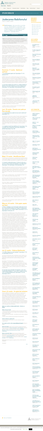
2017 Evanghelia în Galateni (36, 279)
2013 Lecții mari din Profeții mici (36, 350)
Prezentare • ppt (36, 29)
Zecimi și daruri (32, 8)
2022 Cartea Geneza (36, 196)
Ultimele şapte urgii (36, 91)
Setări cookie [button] (25, 429)
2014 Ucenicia (35, 338)
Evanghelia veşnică (36, 87)
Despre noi (9, 8)
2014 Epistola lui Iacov (35, 325)
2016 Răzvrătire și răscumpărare (35, 302)
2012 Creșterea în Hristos (35, 359)
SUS (27, 344)
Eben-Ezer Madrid (8, 3)
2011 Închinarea (35, 380)
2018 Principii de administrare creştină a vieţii (36, 258)
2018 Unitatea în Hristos (35, 253)
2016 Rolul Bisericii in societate (36, 297)
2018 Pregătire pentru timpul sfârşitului (35, 263)
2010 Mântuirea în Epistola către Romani (36, 401)
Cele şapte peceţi (35, 63)
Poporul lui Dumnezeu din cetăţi (36, 55)
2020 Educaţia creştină (35, 220)
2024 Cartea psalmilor (34, 158)
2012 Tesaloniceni (35, 363)
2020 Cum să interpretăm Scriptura (36, 228)
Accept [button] (30, 429)
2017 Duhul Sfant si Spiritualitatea (36, 288)
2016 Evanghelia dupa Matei (35, 293)
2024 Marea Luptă (36, 144)
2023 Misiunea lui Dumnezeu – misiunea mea (36, 167)
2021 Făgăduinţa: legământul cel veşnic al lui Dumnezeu (36, 209)
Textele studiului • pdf (37, 28)
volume (26, 35)
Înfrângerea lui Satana (36, 77)
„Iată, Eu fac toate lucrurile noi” (35, 101)
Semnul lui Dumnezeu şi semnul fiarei (36, 82)
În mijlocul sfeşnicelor (36, 50)
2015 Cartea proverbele (34, 320)
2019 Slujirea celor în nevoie (36, 240)
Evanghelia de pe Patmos (35, 45)
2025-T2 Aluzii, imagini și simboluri (36, 132)
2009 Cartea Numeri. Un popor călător (36, 406)
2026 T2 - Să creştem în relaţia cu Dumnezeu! (36, 126)
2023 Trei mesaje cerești (35, 162)
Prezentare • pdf (36, 31)
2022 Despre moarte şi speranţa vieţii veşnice (36, 187)
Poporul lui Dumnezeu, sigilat (35, 69)
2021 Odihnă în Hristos (35, 201)
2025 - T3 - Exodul (36, 141)
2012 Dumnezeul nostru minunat (35, 372)
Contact (38, 8)
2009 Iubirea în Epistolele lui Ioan (35, 410)
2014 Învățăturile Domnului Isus (35, 330)
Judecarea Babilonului (34, 96)
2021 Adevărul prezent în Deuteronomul (35, 214)
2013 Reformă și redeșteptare (35, 346)
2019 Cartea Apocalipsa (34, 249)
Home (5, 8)
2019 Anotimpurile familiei (36, 244)
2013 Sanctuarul (35, 341)
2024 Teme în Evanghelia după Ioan (36, 149)
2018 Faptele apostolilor (35, 269)
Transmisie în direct (15, 8)
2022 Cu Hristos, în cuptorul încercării (36, 193)
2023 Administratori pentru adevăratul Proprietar (36, 176)
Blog (27, 8)
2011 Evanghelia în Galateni (36, 377)
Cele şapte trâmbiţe (36, 73)
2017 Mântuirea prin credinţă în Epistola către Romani (36, 274)
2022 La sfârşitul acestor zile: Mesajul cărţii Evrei (36, 182)
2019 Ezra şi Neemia (36, 235)
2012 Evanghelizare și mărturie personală (36, 367)
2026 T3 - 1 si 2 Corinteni (35, 123)
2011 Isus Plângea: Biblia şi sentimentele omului (36, 390)
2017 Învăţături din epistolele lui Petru (36, 284)
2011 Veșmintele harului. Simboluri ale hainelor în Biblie (36, 385)
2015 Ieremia (35, 309)
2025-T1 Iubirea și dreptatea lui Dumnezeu (35, 114)
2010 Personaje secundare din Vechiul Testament (36, 396)
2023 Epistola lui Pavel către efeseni (36, 171)
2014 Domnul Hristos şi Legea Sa (36, 334)
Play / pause (3, 35)
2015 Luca (34, 316)
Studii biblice (23, 8)
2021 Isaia (34, 204)
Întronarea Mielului (36, 59)
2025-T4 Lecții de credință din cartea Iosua (36, 136)
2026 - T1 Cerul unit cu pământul (36, 118)
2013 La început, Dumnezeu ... (35, 355)
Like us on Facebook (7, 417)
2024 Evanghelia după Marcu (35, 153)
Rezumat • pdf (35, 34)
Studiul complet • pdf (36, 26)
